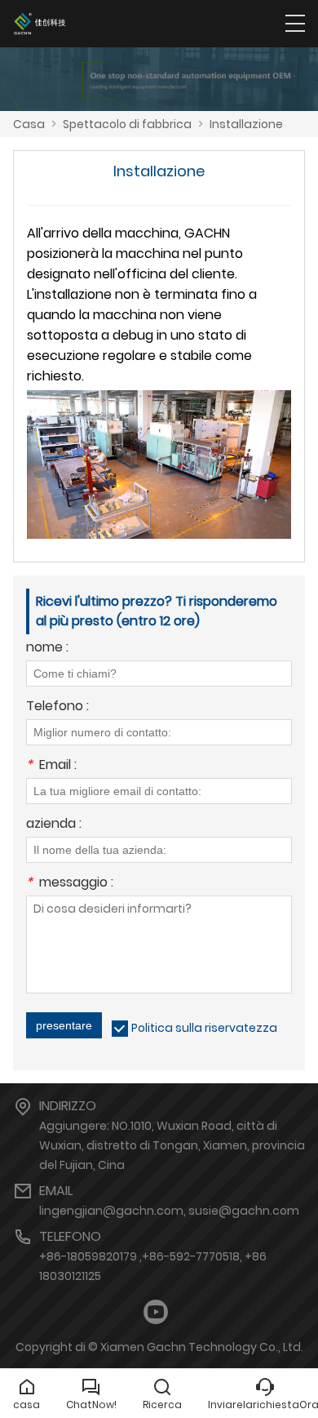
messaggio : (69, 883)
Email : (51, 766)
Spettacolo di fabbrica (127, 124)
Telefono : (57, 707)
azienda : (54, 825)
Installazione (246, 124)
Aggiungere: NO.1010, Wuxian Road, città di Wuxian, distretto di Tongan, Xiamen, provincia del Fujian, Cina (172, 1145)
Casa (29, 124)
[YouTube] (156, 1312)
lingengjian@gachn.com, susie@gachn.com (169, 1210)
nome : (47, 648)
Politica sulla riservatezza (204, 1028)
